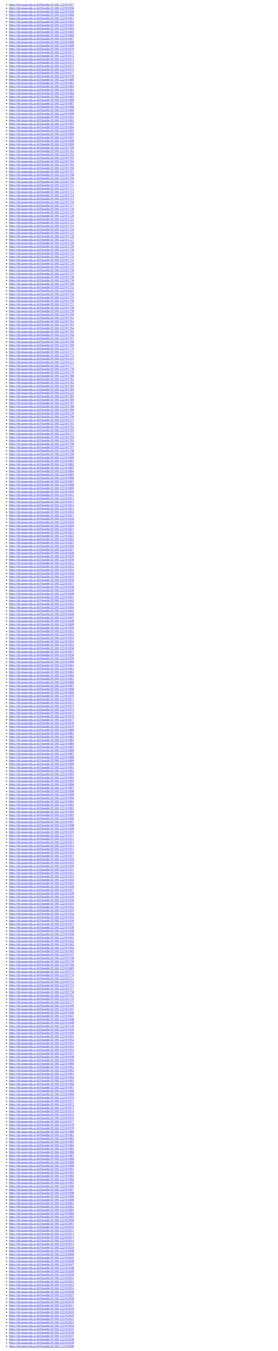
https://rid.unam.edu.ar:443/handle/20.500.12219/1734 (41, 263)
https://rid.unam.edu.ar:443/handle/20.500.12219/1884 (41, 743)
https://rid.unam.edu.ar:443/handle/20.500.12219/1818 (41, 518)
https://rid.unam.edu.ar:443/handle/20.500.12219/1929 (41, 896)
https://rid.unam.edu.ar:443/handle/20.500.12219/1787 (41, 403)
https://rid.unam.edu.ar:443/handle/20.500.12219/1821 (41, 529)
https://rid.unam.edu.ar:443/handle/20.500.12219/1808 (41, 484)
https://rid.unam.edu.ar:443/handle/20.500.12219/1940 (41, 934)
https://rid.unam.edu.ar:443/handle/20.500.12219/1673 (41, 59)
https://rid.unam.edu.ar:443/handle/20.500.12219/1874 (41, 709)
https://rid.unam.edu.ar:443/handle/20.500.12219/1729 (41, 246)
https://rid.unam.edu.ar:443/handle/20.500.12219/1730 (41, 249)
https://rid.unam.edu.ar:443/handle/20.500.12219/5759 (41, 961)
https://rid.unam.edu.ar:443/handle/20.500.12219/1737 (41, 273)
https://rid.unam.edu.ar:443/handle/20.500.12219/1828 (41, 552)
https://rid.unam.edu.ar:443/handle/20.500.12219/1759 (41, 311)
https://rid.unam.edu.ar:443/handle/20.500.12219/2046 (41, 1261)
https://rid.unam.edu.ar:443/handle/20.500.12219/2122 (41, 392)
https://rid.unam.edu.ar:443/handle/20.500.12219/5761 (41, 995)
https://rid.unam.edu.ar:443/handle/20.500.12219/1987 (41, 1155)
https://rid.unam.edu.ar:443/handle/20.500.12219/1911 (41, 835)
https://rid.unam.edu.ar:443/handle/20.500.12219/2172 (41, 433)
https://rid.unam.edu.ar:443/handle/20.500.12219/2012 (41, 1233)
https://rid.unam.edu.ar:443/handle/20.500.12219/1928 (41, 893)
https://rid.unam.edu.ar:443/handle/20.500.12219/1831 (41, 563)
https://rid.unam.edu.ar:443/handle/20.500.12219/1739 (41, 280)
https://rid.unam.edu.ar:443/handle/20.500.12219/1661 (41, 18)
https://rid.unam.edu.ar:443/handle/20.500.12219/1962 (41, 1070)
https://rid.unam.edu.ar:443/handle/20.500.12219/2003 (41, 1210)
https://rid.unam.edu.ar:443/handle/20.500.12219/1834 (41, 573)
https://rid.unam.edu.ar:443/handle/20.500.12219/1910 (41, 832)
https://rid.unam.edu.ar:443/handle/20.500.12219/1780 (41, 375)
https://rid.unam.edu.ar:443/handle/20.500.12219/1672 (41, 55)
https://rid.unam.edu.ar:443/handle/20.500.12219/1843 (41, 604)
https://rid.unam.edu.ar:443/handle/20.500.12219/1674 (41, 62)
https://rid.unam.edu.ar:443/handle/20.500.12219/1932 (41, 907)
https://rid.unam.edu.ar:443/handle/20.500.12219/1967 (41, 1087)
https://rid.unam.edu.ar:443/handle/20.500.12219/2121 (41, 362)
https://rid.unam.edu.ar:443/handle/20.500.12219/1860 (41, 661)
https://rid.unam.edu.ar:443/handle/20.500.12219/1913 (41, 842)
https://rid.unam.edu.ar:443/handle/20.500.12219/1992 (41, 1172)
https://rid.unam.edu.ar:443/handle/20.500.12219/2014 (41, 1240)
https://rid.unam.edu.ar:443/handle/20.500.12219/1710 (41, 181)
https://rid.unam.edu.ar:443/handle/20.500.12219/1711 (41, 185)
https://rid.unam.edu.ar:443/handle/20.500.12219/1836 (41, 580)
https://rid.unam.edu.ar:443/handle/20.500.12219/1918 (41, 859)
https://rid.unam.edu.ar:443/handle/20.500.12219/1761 (41, 317)
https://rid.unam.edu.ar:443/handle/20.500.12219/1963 (41, 1073)
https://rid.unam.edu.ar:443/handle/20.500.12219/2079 (41, 1302)
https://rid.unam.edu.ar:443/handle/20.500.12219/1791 (41, 423)
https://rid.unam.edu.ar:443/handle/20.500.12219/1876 (41, 716)
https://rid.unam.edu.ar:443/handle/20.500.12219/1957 (41, 1053)
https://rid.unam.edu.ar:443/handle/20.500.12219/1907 (41, 821)
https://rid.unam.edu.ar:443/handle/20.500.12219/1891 (41, 767)
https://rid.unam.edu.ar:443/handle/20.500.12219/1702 (41, 154)
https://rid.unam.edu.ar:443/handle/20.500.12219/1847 (41, 617)
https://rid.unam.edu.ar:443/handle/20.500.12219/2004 (41, 1213)
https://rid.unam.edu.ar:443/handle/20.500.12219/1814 (41, 505)
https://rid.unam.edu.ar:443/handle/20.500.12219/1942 (41, 941)
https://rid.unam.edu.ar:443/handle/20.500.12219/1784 (41, 389)
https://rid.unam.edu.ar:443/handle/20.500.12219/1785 (41, 396)
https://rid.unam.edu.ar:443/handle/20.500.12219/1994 (41, 1179)
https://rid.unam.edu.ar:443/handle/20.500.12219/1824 (41, 539)
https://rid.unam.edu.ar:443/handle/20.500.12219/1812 (41, 498)
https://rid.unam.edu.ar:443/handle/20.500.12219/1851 (41, 631)
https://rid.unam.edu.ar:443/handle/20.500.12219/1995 (41, 1182)
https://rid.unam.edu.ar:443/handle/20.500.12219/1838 (41, 586)
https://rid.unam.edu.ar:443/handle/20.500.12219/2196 (41, 1005)
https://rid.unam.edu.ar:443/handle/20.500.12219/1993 (41, 1176)
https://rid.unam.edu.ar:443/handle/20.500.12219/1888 (41, 757)
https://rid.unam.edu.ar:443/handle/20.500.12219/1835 (41, 576)
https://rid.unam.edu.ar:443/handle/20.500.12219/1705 (41, 164)
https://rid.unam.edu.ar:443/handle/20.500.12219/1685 (41, 96)
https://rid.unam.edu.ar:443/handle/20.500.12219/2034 (41, 1325)
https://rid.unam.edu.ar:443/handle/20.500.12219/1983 (41, 1141)
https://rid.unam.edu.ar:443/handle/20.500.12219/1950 (41, 1033)
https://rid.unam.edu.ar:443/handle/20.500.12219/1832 (41, 566)
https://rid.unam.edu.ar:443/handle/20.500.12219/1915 (41, 849)
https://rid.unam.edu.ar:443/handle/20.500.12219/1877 (41, 719)
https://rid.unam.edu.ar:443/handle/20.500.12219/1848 (41, 621)
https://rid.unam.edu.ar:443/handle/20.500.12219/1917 (41, 855)
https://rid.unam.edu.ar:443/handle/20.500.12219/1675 (41, 66)
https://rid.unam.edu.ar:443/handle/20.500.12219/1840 (41, 593)
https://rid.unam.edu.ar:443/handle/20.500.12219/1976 (41, 1118)
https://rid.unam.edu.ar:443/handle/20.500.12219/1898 (41, 791)
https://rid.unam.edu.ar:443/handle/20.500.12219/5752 (41, 981)
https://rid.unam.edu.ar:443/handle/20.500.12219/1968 (41, 1090)
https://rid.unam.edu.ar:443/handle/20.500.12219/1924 (41, 879)
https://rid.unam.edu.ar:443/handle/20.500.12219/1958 (41, 1056)
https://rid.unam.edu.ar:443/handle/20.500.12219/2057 (41, 1295)
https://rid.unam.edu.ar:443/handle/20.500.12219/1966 (41, 1084)
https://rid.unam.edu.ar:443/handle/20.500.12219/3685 (41, 968)
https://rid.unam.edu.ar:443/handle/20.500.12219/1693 (41, 123)
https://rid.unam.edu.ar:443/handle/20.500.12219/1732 (41, 256)
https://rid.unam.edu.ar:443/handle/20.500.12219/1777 (41, 365)
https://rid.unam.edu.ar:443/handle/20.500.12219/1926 (41, 886)
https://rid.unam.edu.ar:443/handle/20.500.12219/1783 (41, 386)
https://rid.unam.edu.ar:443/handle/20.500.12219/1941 (41, 937)
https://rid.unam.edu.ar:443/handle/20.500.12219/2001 (41, 1203)
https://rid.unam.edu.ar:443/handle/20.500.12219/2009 (41, 1254)
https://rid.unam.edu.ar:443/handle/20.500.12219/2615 (41, 290)
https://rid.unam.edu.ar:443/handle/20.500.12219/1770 (41, 348)
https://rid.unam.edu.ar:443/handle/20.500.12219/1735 (41, 266)
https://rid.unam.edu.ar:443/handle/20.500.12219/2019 (41, 1312)
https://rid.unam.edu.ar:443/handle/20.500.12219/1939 (41, 930)
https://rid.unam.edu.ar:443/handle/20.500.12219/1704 (41, 161)
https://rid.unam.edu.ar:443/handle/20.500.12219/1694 (41, 127)
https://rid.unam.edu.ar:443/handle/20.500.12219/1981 (41, 1135)
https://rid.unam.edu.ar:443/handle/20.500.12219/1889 (41, 760)
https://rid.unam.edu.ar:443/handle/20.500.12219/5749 (41, 283)
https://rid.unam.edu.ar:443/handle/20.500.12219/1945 (41, 951)
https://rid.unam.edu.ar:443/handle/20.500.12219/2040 (41, 1346)
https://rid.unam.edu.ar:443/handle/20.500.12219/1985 (41, 1148)
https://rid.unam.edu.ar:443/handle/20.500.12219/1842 (41, 600)
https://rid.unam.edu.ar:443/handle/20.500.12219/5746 (41, 1026)
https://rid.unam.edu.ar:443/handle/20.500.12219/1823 (41, 535)
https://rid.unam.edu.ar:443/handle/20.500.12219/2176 (41, 998)
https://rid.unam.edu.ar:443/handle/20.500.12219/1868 (41, 689)
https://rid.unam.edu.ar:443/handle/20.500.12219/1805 (41, 474)
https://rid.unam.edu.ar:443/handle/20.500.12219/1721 (41, 219)
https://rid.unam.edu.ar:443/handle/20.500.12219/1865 (41, 678)
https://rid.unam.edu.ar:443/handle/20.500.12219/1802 (41, 464)
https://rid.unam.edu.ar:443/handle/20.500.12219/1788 (41, 406)
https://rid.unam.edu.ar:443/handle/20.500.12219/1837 (41, 583)
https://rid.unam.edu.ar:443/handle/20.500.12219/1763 (41, 324)
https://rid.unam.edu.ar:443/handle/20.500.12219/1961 (41, 1067)
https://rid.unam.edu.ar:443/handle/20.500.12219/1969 (41, 1094)
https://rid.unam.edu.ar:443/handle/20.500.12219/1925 (41, 883)
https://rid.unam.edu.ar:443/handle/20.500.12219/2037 (41, 1336)
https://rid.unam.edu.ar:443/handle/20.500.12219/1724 (41, 229)
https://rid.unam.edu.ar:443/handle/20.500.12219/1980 (41, 1131)
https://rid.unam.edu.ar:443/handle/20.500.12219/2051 (41, 1278)
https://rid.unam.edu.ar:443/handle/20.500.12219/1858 (41, 655)
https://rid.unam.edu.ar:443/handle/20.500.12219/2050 (41, 1274)
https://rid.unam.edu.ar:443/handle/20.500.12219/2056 (41, 1291)
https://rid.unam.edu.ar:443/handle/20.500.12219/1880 (41, 729)
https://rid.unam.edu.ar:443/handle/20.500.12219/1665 (41, 31)
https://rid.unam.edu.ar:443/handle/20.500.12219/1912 (41, 838)
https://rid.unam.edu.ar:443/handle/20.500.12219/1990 (41, 1165)
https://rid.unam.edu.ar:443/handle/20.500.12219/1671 (41, 52)
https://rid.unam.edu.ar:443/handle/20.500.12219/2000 (41, 1199)
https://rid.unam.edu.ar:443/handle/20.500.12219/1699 (41, 144)
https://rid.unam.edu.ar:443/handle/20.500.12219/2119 (41, 358)
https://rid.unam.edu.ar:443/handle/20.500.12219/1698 (41, 140)
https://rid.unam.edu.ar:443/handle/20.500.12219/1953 (41, 1043)
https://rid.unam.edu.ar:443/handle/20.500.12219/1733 (41, 260)
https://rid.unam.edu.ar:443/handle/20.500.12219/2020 (41, 1315)
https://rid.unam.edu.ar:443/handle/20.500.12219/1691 (41, 117)
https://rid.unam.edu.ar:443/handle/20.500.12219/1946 (41, 1012)
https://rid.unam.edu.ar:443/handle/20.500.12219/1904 (41, 811)
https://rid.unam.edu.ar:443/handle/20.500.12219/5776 (41, 975)
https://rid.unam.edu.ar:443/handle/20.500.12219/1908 (41, 825)
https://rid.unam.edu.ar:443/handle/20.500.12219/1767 (41, 338)
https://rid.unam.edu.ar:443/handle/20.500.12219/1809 (41, 488)
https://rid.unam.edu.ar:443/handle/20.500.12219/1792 (41, 426)
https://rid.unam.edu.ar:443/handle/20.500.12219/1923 (41, 876)
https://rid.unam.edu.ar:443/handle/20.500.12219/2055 (41, 1288)
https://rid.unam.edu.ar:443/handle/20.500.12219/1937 (41, 924)
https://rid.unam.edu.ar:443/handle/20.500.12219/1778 (41, 369)
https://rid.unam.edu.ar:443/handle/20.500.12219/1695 (41, 130)
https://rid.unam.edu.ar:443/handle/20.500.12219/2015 (41, 1244)
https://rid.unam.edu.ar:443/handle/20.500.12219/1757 (41, 304)
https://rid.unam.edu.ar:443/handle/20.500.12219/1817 (41, 515)
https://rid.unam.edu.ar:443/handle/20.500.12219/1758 (41, 307)
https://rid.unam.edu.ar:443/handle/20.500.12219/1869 (41, 692)
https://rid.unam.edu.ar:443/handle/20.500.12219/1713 (41, 192)
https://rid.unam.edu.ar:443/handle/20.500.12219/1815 (41, 508)
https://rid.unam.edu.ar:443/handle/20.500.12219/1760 (41, 314)
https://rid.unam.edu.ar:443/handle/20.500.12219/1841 (41, 597)
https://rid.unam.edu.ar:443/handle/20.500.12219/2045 (41, 1257)
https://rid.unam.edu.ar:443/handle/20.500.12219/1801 (41, 461)
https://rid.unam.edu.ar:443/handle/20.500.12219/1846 (41, 614)
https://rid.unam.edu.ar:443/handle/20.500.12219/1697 (41, 137)
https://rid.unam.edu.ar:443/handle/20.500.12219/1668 (41, 42)
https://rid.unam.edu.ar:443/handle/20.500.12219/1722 (41, 222)
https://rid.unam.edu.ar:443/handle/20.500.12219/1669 (41, 45)
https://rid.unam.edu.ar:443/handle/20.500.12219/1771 (41, 352)
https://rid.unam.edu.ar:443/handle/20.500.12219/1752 (41, 287)
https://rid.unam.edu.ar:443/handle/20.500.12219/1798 (41, 450)
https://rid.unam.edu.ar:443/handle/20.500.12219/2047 (41, 1264)
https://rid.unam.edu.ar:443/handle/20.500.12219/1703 (41, 157)
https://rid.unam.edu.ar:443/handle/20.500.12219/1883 (41, 740)
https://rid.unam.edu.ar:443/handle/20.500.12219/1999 (41, 1196)
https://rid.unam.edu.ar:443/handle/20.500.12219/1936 (41, 920)
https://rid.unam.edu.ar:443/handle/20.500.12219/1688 (41, 106)
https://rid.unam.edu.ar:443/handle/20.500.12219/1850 (41, 627)
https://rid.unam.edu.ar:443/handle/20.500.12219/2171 (41, 420)
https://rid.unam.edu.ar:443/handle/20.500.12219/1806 (41, 478)
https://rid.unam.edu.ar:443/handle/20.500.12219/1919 (41, 862)
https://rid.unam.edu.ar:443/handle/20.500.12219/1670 (41, 49)
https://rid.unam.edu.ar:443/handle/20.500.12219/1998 (41, 1193)
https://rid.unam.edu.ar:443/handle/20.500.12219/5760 (41, 964)
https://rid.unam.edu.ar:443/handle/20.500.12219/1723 (41, 226)
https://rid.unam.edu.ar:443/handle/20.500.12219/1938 (41, 927)
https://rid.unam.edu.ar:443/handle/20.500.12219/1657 (41, 4)
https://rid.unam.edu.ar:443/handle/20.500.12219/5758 (41, 992)
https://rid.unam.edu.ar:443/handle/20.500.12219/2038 (41, 1339)
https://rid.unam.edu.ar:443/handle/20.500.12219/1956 (41, 1029)
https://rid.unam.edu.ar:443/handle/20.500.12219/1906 (41, 818)
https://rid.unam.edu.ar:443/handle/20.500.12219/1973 (41, 1107)
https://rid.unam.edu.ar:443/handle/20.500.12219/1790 (41, 416)
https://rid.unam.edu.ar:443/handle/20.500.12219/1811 (41, 495)
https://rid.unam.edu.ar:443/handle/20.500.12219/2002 (41, 1206)
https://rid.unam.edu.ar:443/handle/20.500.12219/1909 (41, 828)
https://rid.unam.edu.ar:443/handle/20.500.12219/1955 (41, 1050)
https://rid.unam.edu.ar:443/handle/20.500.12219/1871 (41, 699)
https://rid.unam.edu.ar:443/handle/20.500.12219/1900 (41, 798)
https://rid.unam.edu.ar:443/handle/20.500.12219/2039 (41, 1342)
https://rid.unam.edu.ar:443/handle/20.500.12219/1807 (41, 481)
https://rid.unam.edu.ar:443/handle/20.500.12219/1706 (41, 168)
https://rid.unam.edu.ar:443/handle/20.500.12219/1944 (41, 947)
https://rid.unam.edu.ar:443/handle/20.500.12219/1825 (41, 542)
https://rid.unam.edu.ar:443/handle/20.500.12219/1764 (41, 328)
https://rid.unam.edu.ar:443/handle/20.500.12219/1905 (41, 815)
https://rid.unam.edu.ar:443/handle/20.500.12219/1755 (41, 297)
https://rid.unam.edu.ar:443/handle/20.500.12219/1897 (41, 787)
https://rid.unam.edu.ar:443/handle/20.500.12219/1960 (41, 1063)
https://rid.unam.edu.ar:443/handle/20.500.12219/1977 (41, 1121)
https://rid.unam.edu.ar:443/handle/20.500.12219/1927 (41, 890)
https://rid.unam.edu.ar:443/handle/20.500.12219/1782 (41, 382)
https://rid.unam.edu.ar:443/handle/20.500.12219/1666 (41, 35)
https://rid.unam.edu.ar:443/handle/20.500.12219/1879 (41, 726)
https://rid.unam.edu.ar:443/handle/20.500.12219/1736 (41, 270)
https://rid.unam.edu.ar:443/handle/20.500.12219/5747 (41, 954)
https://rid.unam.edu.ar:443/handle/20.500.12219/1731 (41, 253)
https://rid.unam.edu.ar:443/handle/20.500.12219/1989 (41, 1162)
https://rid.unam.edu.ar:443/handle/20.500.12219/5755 (41, 985)
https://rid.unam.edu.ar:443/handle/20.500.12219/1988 (41, 1159)
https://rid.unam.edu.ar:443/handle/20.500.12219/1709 (41, 178)
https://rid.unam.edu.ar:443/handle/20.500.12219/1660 (41, 14)
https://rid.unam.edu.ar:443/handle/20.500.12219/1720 (41, 215)
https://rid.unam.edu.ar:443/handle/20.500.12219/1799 (41, 454)
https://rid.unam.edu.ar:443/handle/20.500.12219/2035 (41, 1329)
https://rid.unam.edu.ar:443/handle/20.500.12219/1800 (41, 457)
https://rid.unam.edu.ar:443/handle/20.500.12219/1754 (41, 294)
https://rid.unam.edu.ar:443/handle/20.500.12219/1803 (41, 467)
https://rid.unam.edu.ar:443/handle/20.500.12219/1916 (41, 852)
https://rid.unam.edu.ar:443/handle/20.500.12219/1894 (41, 777)
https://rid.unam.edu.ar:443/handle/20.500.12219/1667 (41, 38)
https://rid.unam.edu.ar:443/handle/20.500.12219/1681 (41, 83)
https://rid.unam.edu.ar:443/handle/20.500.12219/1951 (41, 1036)
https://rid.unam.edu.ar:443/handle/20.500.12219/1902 (41, 804)
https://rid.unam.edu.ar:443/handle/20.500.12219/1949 (41, 1022)
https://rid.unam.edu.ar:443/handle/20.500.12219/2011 (41, 1230)
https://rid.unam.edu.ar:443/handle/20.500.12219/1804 (41, 471)
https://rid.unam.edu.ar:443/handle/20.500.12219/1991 (41, 1169)
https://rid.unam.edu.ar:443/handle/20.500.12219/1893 (41, 774)
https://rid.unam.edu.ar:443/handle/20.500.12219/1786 (41, 399)
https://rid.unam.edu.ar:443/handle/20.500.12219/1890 (41, 764)
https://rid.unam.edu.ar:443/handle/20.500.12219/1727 (41, 239)
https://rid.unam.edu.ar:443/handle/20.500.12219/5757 (41, 988)
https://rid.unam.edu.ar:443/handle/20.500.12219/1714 (41, 195)
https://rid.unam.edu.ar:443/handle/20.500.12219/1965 (41, 1080)
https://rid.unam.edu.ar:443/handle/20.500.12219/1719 (41, 212)
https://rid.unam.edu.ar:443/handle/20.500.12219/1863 (41, 672)
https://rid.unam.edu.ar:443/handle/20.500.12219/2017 (41, 1305)
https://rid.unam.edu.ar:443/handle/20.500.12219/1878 (41, 723)
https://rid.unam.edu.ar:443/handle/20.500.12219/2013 (41, 1237)
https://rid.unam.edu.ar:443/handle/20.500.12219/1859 (41, 658)
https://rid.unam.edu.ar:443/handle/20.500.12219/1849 (41, 624)
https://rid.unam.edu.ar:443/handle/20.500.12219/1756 (41, 300)
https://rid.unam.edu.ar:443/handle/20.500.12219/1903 (41, 808)
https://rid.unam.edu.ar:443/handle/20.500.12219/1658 (41, 8)
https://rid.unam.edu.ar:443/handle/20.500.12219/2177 (41, 1002)
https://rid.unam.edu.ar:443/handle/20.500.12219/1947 (41, 1016)
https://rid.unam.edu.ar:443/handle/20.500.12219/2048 (41, 1267)
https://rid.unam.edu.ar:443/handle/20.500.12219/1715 (41, 198)
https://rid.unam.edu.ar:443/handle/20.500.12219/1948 (41, 1019)
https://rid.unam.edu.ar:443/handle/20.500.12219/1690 (41, 113)
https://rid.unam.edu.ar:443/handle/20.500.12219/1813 (41, 501)
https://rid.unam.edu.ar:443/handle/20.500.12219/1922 (41, 872)
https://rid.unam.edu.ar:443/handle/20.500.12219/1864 (41, 675)
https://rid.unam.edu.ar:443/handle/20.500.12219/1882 (41, 736)
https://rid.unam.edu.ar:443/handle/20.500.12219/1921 (41, 869)
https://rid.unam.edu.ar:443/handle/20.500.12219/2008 (41, 1250)
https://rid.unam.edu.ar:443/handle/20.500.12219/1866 (41, 682)
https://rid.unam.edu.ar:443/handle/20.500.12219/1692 (41, 120)
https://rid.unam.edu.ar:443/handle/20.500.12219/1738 (41, 277)
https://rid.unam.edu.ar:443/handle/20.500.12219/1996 (41, 1186)
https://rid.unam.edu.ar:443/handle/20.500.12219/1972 (41, 1104)
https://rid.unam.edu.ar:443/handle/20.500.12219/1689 (41, 110)
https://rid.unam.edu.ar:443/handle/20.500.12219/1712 (41, 188)
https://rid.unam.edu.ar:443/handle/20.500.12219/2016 (41, 1247)
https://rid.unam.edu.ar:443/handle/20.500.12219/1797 (41, 447)
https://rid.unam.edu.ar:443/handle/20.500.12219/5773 (41, 971)
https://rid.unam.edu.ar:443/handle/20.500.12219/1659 (41, 11)
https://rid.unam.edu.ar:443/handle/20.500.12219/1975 (41, 1114)
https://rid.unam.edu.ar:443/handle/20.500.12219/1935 (41, 917)
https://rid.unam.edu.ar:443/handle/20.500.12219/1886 (41, 750)
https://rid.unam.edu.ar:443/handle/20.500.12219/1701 (41, 151)
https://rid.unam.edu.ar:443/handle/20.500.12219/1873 (41, 706)
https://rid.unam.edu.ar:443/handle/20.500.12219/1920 (41, 866)
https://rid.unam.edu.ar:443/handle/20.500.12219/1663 (41, 25)
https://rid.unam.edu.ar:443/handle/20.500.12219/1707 (41, 171)
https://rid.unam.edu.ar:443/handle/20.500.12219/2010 (41, 1227)
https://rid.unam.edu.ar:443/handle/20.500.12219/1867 (41, 685)
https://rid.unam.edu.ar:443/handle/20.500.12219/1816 (41, 512)
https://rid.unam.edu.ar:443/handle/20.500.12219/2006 (41, 1220)
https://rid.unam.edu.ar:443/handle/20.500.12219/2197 (41, 1009)
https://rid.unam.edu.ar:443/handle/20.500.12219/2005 (41, 1216)
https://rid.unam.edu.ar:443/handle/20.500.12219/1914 (41, 845)
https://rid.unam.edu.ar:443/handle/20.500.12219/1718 (41, 209)
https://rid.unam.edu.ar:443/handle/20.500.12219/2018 (41, 1308)
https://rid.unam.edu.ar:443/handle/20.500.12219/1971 (41, 1101)
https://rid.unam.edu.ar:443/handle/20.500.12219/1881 (41, 733)
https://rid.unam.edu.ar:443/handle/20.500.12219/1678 (41, 76)
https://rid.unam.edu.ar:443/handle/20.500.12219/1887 (41, 753)
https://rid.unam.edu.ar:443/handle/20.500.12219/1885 (41, 747)
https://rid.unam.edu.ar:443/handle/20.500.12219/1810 (41, 491)
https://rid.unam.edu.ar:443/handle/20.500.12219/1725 (41, 232)
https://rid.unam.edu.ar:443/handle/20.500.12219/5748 (41, 958)
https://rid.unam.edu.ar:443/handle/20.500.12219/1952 (41, 1039)
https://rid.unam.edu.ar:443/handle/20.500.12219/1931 (41, 903)
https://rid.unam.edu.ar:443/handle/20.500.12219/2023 (41, 1322)
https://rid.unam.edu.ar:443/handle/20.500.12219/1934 (41, 913)
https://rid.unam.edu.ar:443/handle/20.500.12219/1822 (41, 532)
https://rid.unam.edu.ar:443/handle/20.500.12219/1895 (41, 781)
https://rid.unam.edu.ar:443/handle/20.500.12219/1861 (41, 665)
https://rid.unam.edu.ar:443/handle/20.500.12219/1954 (41, 1046)
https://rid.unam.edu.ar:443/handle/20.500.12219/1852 (41, 634)
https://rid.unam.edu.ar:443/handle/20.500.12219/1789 (41, 409)
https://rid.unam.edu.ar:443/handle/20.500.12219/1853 (41, 638)
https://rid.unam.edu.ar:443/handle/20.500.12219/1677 (41, 72)
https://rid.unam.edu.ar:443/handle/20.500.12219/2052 (41, 1281)
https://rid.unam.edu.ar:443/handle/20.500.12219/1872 (41, 702)
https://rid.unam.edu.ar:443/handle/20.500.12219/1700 (41, 147)
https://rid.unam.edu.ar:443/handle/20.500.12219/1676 (41, 69)
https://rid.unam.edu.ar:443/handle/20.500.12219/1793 (41, 430)
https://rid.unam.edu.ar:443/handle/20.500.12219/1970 (41, 1097)
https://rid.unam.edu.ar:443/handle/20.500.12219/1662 (41, 21)
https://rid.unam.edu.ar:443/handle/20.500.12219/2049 (41, 1271)
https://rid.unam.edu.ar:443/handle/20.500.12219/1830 (41, 559)
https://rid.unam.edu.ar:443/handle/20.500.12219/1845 (41, 610)
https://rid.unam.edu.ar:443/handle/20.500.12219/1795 (41, 440)
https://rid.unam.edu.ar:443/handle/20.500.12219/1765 (41, 331)
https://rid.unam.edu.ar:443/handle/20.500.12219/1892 (41, 770)
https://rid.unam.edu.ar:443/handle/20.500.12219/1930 (41, 900)
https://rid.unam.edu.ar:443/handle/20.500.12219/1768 (41, 341)
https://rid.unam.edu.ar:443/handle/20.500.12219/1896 (41, 784)
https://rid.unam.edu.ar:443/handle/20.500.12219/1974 (41, 1111)
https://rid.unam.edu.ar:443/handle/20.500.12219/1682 (41, 86)
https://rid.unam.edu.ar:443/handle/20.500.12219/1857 (41, 651)
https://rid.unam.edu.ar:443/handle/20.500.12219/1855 (41, 644)
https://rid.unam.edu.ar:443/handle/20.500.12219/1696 (41, 134)
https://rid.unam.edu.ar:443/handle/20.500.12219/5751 (41, 978)
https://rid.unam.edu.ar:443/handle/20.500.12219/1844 (41, 607)
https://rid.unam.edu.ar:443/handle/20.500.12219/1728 (41, 243)
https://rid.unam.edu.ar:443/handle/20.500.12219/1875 (41, 712)
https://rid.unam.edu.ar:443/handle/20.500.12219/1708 (41, 174)
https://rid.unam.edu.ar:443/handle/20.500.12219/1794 (41, 437)
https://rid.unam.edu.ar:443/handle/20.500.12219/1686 (41, 100)
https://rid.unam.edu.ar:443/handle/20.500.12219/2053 (41, 1284)
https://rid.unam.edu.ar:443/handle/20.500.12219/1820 (41, 525)
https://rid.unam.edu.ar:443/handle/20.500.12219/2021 (41, 1319)
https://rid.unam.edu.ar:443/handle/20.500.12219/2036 (41, 1332)
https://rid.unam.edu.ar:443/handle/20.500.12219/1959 (41, 1060)
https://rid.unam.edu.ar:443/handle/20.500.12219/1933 (41, 910)
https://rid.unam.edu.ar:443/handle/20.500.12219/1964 (41, 1077)
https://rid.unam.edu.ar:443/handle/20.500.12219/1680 (41, 79)
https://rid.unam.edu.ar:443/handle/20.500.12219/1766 (41, 335)
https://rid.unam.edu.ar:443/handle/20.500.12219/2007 (41, 1223)
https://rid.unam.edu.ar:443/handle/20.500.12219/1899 (41, 794)
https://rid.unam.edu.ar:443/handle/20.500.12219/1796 (41, 443)
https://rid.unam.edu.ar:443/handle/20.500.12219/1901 (41, 801)
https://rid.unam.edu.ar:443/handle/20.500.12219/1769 (41, 345)
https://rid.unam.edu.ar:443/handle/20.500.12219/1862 (41, 668)
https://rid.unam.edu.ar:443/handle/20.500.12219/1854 (41, 641)
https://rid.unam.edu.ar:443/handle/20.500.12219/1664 (41, 28)
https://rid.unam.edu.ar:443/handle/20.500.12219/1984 (41, 1145)
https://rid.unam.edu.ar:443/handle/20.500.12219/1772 (41, 355)
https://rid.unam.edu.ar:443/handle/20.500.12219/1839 (41, 590)
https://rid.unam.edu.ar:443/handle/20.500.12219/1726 (41, 236)
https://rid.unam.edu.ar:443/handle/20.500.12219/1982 (41, 1138)
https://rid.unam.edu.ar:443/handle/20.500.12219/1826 (41, 546)
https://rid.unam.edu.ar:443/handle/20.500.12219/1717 (41, 205)
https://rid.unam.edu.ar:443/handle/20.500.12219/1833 (41, 569)
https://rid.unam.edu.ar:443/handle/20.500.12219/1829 (41, 556)
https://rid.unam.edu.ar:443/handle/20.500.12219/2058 (41, 1298)
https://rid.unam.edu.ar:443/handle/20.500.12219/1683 (41, 89)
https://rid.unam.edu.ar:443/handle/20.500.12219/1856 (41, 648)
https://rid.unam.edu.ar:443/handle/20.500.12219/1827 (41, 549)
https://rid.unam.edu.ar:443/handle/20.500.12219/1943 (41, 944)
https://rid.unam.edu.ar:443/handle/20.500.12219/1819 (41, 522)
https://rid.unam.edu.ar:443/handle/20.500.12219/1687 (41, 103)
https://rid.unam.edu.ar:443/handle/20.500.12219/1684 (41, 93)
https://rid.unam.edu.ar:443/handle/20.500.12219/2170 (41, 413)
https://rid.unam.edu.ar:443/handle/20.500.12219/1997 (41, 1189)
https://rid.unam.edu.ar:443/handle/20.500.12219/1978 (41, 1124)
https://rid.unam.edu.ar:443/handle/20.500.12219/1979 (41, 1128)
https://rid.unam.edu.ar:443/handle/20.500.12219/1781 (41, 379)
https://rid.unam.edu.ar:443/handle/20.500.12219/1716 (41, 202)
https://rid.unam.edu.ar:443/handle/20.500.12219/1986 (41, 1152)
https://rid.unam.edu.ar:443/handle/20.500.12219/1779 (41, 372)
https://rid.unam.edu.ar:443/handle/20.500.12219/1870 (41, 695)
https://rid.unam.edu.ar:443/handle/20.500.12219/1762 (41, 321)
